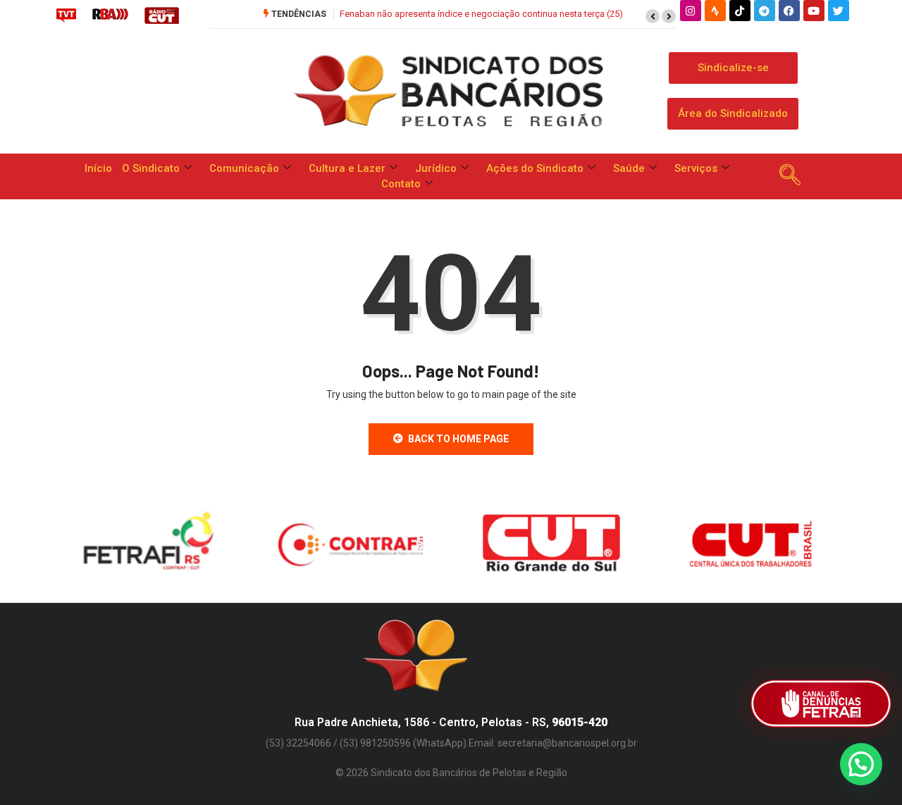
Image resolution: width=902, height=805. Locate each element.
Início (98, 168)
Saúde (629, 168)
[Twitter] (838, 10)
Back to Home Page (458, 438)
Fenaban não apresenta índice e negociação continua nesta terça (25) (481, 13)
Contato (401, 183)
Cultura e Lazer (347, 168)
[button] (652, 16)
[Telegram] (764, 10)
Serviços (695, 168)
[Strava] (715, 10)
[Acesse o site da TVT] (66, 14)
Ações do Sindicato (534, 168)
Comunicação (244, 168)
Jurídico (436, 168)
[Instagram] (690, 10)
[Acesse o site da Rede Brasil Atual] (110, 14)
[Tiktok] (739, 10)
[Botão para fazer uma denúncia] (820, 704)
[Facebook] (789, 10)
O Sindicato (151, 168)
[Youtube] (813, 10)
